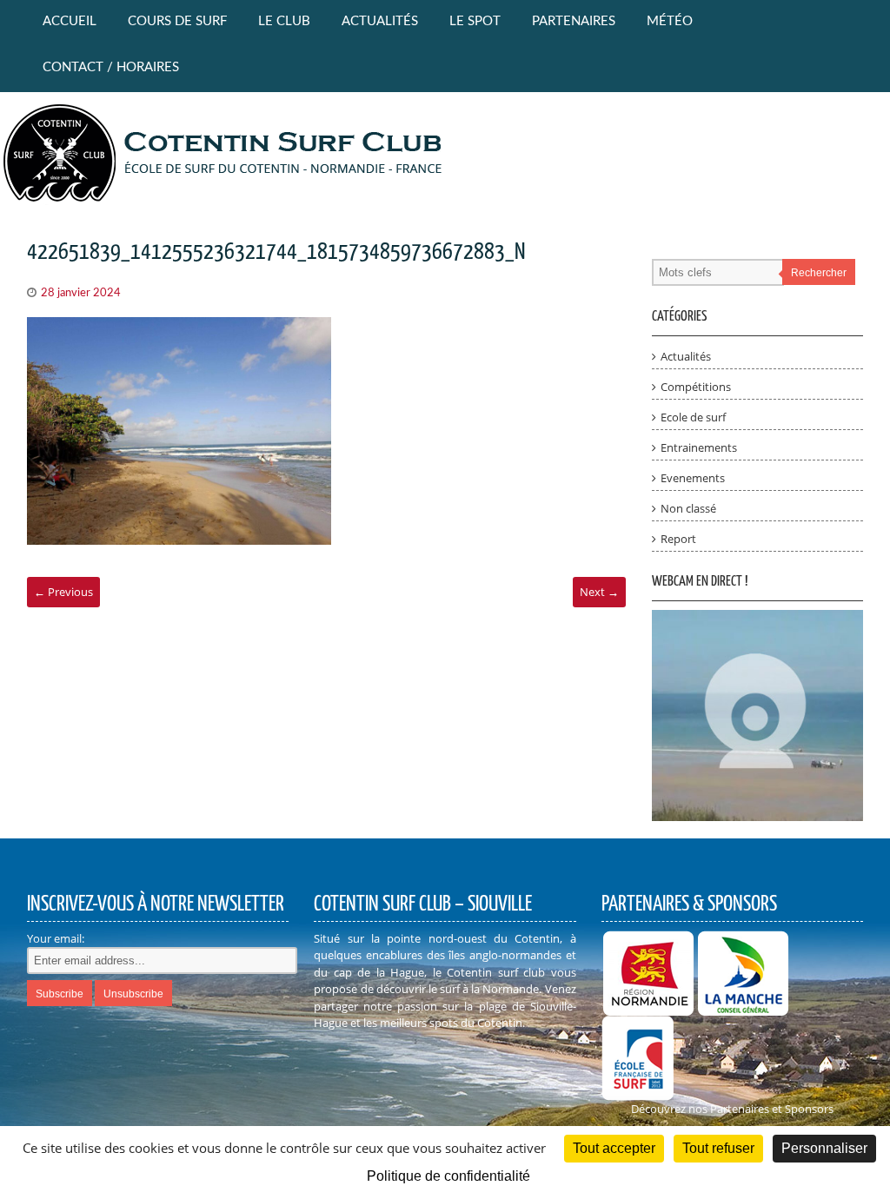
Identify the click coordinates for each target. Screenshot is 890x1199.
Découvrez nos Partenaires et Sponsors (732, 1108)
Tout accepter (614, 1148)
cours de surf (177, 21)
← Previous (63, 592)
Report (678, 539)
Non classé (688, 508)
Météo (670, 21)
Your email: (55, 938)
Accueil (69, 21)
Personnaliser (824, 1148)
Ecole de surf (693, 417)
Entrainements (699, 447)
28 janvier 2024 (81, 293)
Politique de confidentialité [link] (448, 1176)
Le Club (284, 21)
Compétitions (696, 386)
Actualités (380, 21)
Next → (599, 592)
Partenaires (573, 21)
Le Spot (475, 21)
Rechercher (819, 273)
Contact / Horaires (111, 67)
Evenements (693, 478)
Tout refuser (718, 1148)
